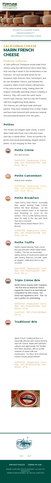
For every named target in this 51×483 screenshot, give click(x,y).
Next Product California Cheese (26, 36)
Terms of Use (35, 465)
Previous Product (25, 33)
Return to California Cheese (26, 30)
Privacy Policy (17, 465)
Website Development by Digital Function (25, 473)
